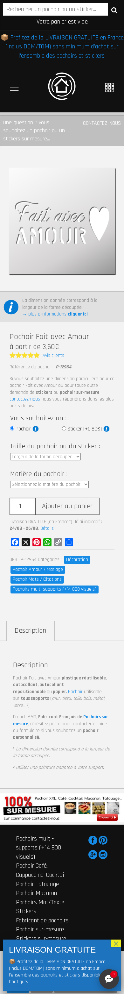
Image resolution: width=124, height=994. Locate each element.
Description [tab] (30, 630)
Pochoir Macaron (36, 893)
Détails (47, 528)
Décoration (77, 559)
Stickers (26, 911)
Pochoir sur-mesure (40, 929)
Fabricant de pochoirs (42, 920)
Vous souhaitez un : (38, 418)
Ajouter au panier (67, 506)
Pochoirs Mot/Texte (40, 902)
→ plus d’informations (55, 314)
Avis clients (53, 355)
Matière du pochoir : (38, 474)
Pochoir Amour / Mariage (38, 569)
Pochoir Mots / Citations (37, 579)
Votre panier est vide (62, 22)
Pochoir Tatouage (37, 884)
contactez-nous (25, 399)
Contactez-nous (102, 123)
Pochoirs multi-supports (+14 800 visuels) (54, 589)
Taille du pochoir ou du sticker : (55, 446)
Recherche (114, 9)
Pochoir (24, 428)
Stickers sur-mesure (41, 938)
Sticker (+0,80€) (85, 428)
